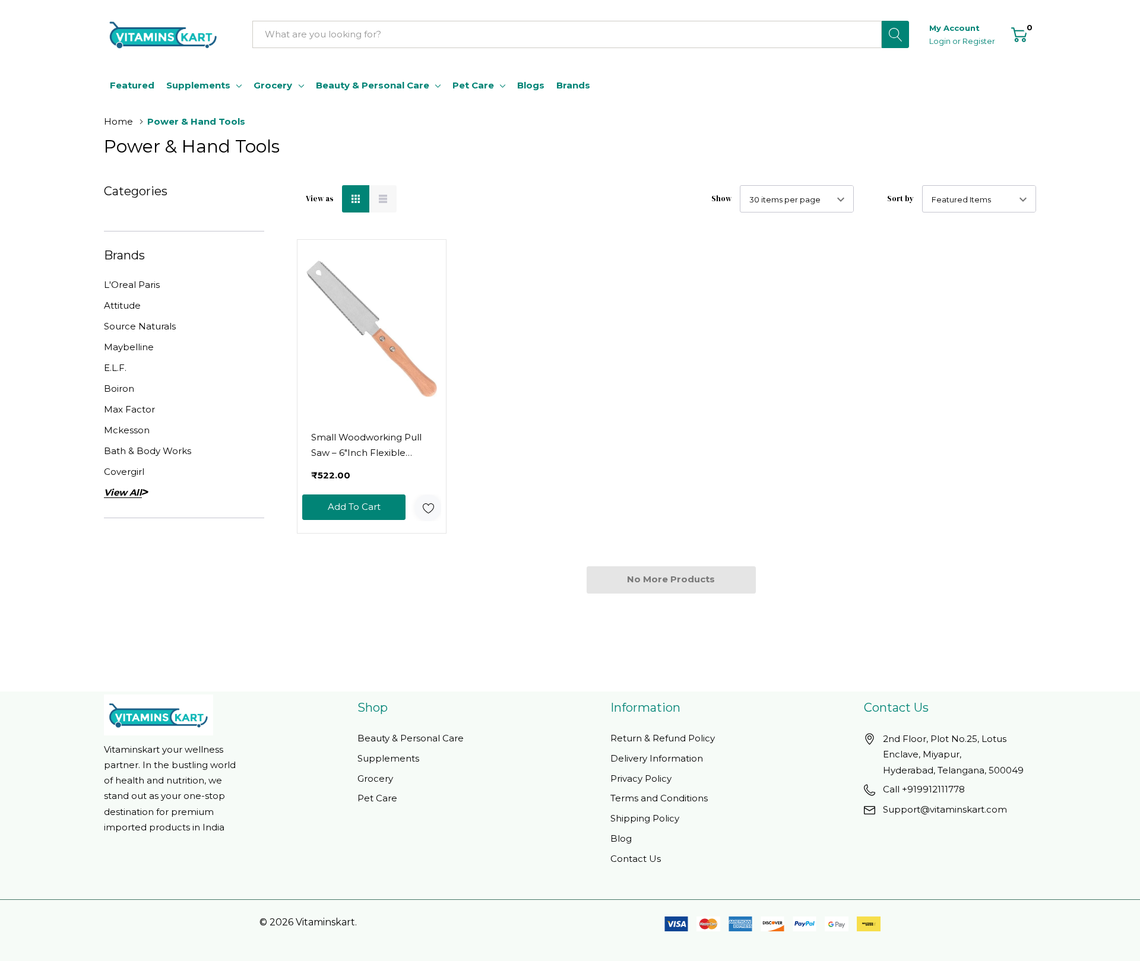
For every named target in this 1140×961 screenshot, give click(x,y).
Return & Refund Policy (662, 738)
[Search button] (895, 34)
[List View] (383, 199)
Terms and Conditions (659, 798)
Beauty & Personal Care (372, 85)
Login (940, 41)
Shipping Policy (644, 818)
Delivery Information (656, 758)
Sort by (900, 198)
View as (320, 198)
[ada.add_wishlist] (427, 507)
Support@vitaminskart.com (945, 809)
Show (721, 198)
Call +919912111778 (924, 789)
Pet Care (473, 85)
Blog (621, 838)
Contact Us (635, 858)
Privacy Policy (641, 778)
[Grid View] (355, 199)
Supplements (198, 85)
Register (978, 41)
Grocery (273, 85)
